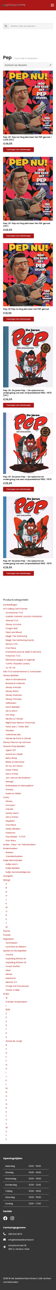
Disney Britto (12, 691)
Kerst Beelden (13, 707)
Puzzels (7, 934)
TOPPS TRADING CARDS (18, 663)
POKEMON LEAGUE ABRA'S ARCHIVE (23, 651)
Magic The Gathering (16, 636)
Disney (9, 801)
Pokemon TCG (13, 655)
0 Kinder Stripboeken (16, 1001)
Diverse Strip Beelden (14, 746)
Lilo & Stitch (11, 710)
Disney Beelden (11, 675)
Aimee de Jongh (14, 1041)
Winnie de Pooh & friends (18, 738)
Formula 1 (10, 805)
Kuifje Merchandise (12, 860)
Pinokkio (10, 730)
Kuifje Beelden (13, 868)
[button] (18, 149)
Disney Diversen (14, 695)
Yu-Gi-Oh (10, 667)
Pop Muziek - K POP (15, 836)
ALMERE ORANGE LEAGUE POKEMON (24, 616)
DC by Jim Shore (14, 765)
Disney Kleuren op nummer (17, 742)
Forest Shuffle (13, 966)
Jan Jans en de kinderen (18, 777)
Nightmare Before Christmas (20, 722)
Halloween (11, 702)
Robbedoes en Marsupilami (19, 785)
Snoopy (9, 789)
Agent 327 (11, 750)
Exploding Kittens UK (16, 962)
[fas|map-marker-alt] (5, 1247)
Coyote (9, 954)
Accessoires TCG (14, 612)
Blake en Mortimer (15, 761)
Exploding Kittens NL (16, 958)
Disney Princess (13, 699)
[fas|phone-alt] (5, 1234)
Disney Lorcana (13, 624)
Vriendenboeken (14, 856)
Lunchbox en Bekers (16, 946)
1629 (8, 1009)
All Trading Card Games (15, 608)
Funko (6, 797)
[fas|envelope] (5, 1240)
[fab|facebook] (5, 1218)
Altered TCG (12, 620)
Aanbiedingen (10, 604)
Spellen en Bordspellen (15, 950)
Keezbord (10, 978)
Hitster (9, 974)
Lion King (10, 714)
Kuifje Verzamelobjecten (18, 872)
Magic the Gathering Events (20, 640)
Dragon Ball (11, 628)
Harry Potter (12, 773)
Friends (9, 809)
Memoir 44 (11, 982)
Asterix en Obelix (14, 754)
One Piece (11, 648)
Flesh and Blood (14, 632)
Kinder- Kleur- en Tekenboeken (19, 844)
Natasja (9, 781)
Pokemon (10, 832)
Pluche (6, 931)
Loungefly (8, 875)
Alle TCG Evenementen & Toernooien (22, 671)
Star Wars (11, 840)
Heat (8, 970)
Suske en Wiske (13, 793)
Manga (6, 879)
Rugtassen (8, 938)
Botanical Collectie (15, 683)
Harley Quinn (12, 813)
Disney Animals (13, 687)
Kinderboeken (10, 848)
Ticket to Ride (13, 990)
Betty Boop (11, 758)
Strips (6, 993)
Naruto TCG (12, 644)
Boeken (9, 852)
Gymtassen (11, 942)
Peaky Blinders (13, 828)
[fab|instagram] (12, 1218)
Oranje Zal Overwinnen (17, 986)
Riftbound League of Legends (20, 659)
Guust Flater (12, 769)
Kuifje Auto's (12, 864)
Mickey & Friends (14, 718)
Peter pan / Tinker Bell (17, 726)
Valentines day (13, 734)
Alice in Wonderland (16, 679)
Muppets (10, 820)
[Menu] (52, 5)
